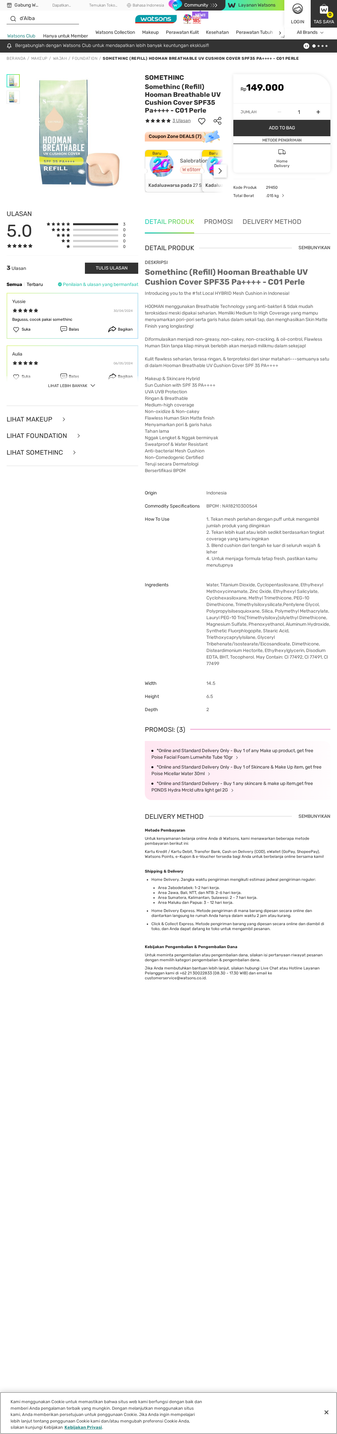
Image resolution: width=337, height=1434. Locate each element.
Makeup (150, 32)
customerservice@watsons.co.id (175, 978)
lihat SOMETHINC (36, 452)
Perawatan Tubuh (254, 32)
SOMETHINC (164, 77)
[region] (168, 1413)
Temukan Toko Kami (102, 5)
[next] (280, 33)
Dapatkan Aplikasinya (61, 5)
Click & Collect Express (172, 924)
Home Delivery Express (172, 910)
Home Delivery (165, 879)
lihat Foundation (38, 435)
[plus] (318, 112)
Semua (14, 284)
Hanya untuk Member (65, 36)
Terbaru (35, 284)
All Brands (307, 32)
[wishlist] (202, 121)
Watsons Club (21, 36)
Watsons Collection (115, 32)
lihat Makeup (30, 419)
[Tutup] (326, 1412)
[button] (324, 14)
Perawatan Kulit (182, 32)
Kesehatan (217, 32)
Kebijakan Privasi (83, 1427)
